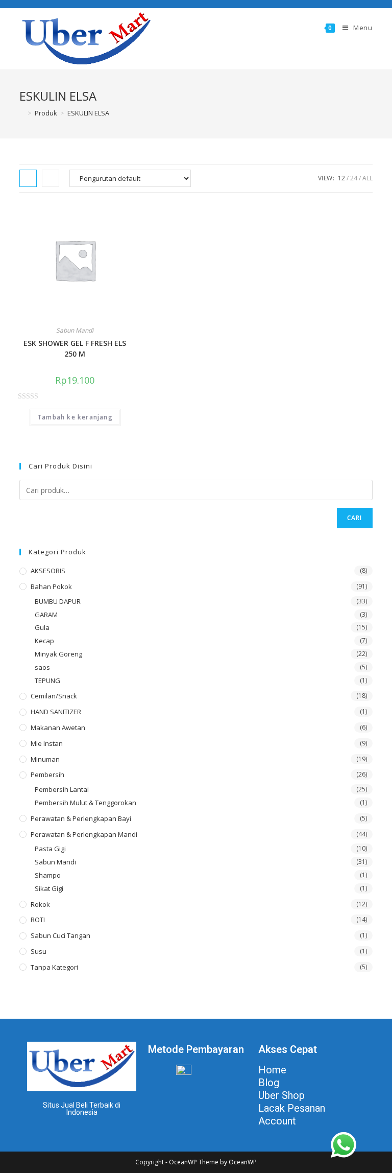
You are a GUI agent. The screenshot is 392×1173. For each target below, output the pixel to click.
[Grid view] (28, 178)
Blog (268, 1082)
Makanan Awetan (58, 727)
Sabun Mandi (74, 330)
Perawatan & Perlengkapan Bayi (81, 818)
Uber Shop (281, 1095)
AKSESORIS (48, 570)
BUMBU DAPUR (58, 601)
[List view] (50, 178)
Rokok (40, 904)
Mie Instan (47, 743)
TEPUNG (47, 680)
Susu (38, 951)
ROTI (38, 919)
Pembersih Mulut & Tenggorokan (85, 802)
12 (341, 178)
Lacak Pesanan (291, 1108)
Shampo (48, 875)
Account (277, 1121)
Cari (354, 517)
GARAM (46, 614)
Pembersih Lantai (62, 789)
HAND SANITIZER (56, 711)
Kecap (44, 640)
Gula (42, 627)
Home (272, 1070)
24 (353, 178)
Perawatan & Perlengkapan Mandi (84, 834)
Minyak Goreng (58, 654)
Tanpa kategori (54, 967)
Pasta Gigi (50, 848)
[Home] (21, 113)
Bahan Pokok (51, 586)
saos (42, 667)
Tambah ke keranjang (75, 417)
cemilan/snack (54, 695)
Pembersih (47, 774)
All (367, 178)
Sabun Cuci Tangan (60, 935)
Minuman (45, 759)
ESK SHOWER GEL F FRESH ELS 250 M (74, 348)
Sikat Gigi (49, 888)
